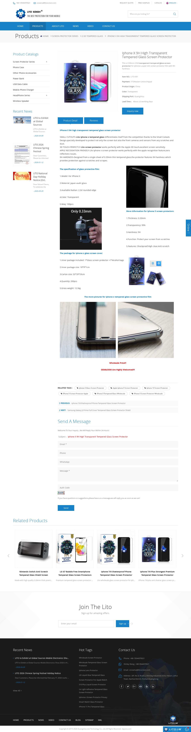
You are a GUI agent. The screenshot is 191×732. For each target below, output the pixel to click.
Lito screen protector (91, 147)
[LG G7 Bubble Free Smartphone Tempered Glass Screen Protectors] (75, 549)
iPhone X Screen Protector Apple (75, 393)
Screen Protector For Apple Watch (93, 680)
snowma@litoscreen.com (46, 3)
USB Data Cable (20, 84)
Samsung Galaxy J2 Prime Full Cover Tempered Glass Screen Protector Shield (99, 410)
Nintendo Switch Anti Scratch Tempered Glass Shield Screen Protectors (33, 573)
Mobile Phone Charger (23, 89)
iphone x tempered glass (92, 137)
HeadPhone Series (21, 95)
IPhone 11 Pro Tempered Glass (91, 706)
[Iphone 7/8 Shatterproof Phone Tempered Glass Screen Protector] (116, 549)
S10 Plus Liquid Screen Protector (92, 684)
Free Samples (144, 3)
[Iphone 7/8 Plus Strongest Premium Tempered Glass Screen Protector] (157, 549)
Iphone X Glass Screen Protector (91, 388)
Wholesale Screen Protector (90, 657)
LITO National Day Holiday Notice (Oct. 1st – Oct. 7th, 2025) (40, 180)
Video (90, 26)
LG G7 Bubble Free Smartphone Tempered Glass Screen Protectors (74, 573)
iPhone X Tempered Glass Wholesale (111, 393)
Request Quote (126, 3)
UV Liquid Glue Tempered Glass (92, 675)
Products (37, 26)
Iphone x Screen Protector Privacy (93, 697)
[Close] (188, 238)
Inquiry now (132, 111)
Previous (8, 556)
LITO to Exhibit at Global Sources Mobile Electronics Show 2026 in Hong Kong (42, 658)
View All (16, 690)
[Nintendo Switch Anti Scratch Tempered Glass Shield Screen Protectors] (34, 549)
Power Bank (18, 78)
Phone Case (18, 67)
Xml (100, 720)
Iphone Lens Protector (88, 670)
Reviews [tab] (94, 120)
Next (182, 556)
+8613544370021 (142, 664)
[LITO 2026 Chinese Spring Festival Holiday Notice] (22, 154)
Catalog (158, 3)
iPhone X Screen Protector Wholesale (148, 393)
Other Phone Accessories (24, 73)
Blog (78, 720)
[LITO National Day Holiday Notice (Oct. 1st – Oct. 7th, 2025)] (22, 176)
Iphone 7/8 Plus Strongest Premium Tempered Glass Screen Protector (157, 573)
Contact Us (108, 26)
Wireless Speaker (21, 101)
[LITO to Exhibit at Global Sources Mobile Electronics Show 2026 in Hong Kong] (22, 120)
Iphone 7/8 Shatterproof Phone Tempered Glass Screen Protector (98, 403)
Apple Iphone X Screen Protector (125, 388)
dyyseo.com (126, 729)
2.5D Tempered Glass (92, 36)
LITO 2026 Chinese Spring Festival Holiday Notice (38, 673)
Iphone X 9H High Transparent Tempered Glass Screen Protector (98, 436)
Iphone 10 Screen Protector (157, 388)
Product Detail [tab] (70, 120)
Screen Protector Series (65, 36)
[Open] (188, 228)
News (76, 26)
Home (20, 26)
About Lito (58, 26)
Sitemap (89, 720)
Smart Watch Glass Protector (91, 702)
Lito (78, 137)
